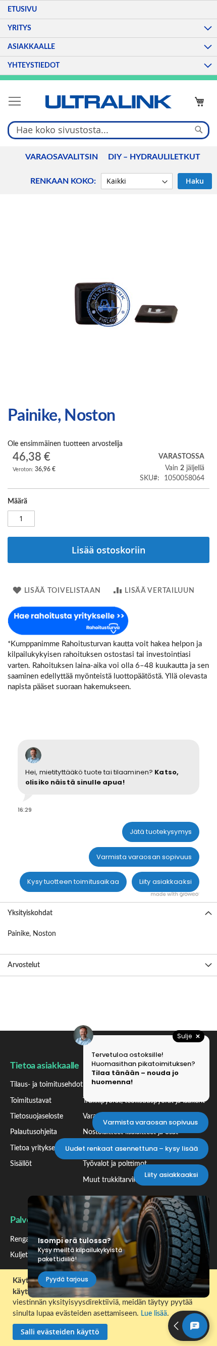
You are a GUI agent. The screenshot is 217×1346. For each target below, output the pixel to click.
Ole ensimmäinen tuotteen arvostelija (65, 443)
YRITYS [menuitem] (19, 28)
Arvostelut (24, 965)
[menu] (108, 37)
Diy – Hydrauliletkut (154, 157)
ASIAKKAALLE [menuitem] (31, 46)
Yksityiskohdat (30, 913)
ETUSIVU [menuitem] (22, 9)
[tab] (108, 913)
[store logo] (108, 101)
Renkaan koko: (63, 181)
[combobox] (108, 130)
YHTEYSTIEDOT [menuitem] (34, 65)
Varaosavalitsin (61, 157)
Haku (195, 181)
